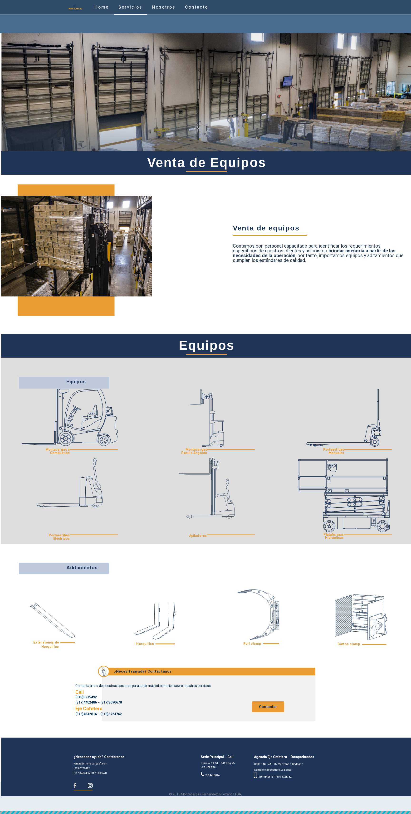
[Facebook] (198, 802)
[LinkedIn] (218, 802)
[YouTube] (211, 802)
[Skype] (192, 802)
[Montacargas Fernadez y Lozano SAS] (75, 7)
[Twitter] (205, 802)
